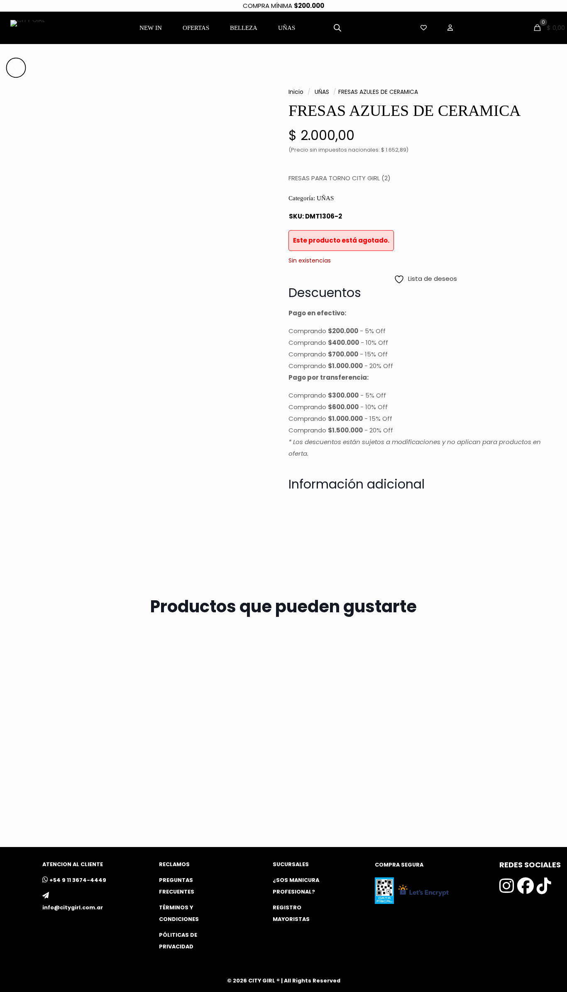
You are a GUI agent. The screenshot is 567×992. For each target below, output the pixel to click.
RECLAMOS (174, 864)
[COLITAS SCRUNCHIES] (492, 717)
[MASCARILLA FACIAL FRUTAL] (75, 717)
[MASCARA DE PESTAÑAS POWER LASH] (353, 717)
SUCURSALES (291, 864)
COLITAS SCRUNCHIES (479, 795)
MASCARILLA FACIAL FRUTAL (74, 795)
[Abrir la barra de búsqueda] (337, 27)
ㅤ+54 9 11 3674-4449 (77, 880)
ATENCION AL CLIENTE (72, 864)
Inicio (295, 92)
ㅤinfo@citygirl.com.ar (72, 907)
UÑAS (322, 92)
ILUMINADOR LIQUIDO (199, 795)
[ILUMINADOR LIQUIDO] (214, 717)
